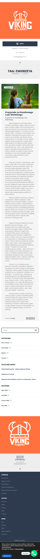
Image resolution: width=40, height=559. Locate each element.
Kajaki (2, 528)
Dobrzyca (4, 501)
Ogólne (3, 353)
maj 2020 (4, 395)
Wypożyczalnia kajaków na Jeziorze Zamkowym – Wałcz (18, 379)
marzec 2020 (5, 400)
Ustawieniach (19, 549)
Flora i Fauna (30, 318)
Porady (3, 358)
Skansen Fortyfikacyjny (7, 487)
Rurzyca (3, 508)
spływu (16, 264)
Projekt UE (4, 534)
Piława (3, 504)
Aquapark (4, 493)
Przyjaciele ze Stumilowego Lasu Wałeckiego (19, 113)
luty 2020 (4, 405)
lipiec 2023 (4, 390)
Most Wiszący (5, 484)
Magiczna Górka (5, 481)
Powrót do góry (19, 540)
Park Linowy (4, 478)
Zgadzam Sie (7, 556)
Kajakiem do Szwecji (7, 374)
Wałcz (3, 511)
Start (2, 522)
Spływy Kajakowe (6, 531)
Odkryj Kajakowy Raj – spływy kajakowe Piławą (15, 369)
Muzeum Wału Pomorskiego (9, 490)
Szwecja (3, 514)
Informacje (4, 348)
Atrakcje (3, 525)
